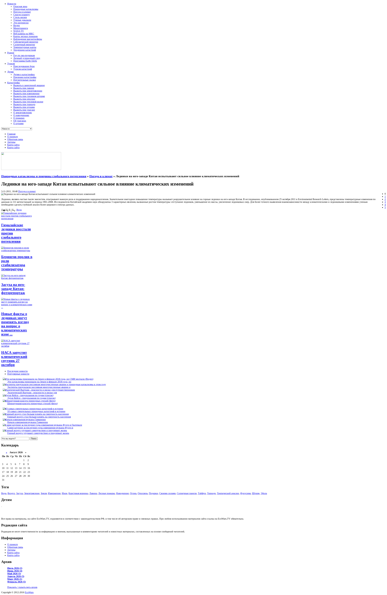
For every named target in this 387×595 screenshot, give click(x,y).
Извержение (54, 493)
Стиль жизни (20, 17)
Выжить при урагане (24, 110)
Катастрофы (13, 82)
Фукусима (245, 493)
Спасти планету (21, 14)
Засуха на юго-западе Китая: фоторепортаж (13, 289)
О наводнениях (21, 115)
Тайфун (202, 493)
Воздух (11, 493)
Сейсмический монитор (25, 42)
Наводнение (122, 493)
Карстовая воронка (78, 493)
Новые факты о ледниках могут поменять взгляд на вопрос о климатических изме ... (15, 324)
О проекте (12, 136)
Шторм (255, 493)
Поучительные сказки (24, 80)
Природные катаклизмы (25, 9)
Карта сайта (13, 144)
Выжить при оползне (24, 99)
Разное (10, 52)
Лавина (93, 493)
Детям (10, 71)
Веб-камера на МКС (23, 33)
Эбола (264, 493)
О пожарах (18, 118)
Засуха (19, 493)
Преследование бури (24, 66)
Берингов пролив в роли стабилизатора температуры (16, 263)
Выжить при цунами (24, 107)
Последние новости (17, 371)
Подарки (153, 493)
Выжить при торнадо (24, 104)
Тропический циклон (228, 493)
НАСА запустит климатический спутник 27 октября (14, 358)
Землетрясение (31, 493)
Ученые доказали (22, 20)
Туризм (11, 63)
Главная (11, 134)
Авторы (11, 142)
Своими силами (167, 493)
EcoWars (29, 592)
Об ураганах (19, 120)
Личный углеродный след (26, 58)
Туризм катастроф (22, 69)
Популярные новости (18, 374)
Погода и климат (22, 12)
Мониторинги (20, 28)
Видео (16, 25)
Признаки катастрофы (24, 77)
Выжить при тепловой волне (28, 101)
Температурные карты (24, 47)
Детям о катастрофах (24, 74)
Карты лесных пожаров (25, 36)
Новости (11, 3)
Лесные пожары (106, 493)
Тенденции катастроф (24, 50)
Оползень (143, 493)
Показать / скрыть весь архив (22, 587)
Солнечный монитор (24, 44)
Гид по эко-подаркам (24, 55)
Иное (64, 493)
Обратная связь (15, 139)
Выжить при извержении (26, 93)
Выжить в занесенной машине (29, 85)
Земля (44, 493)
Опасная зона (20, 6)
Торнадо (211, 493)
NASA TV (18, 31)
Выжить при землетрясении (27, 91)
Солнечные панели (187, 493)
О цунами (18, 123)
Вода (19, 210)
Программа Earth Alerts (25, 61)
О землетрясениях (22, 112)
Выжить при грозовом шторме (29, 96)
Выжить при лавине (23, 88)
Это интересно (21, 22)
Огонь (133, 493)
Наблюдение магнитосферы (27, 39)
